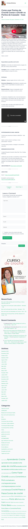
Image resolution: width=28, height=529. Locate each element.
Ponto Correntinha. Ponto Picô (14, 511)
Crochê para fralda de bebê (7, 425)
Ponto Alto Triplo (9, 502)
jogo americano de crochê (7, 440)
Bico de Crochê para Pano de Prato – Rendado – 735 (13, 309)
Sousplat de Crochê (5, 451)
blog (2, 417)
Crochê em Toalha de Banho (7, 423)
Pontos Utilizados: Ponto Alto (6, 517)
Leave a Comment (5, 19)
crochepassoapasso (8, 486)
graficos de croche (5, 432)
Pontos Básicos (4, 447)
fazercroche (8, 496)
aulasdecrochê (21, 466)
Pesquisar (3, 243)
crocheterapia (6, 490)
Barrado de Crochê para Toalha (8, 412)
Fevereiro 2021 (4, 398)
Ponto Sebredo (3, 515)
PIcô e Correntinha (16, 496)
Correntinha (11, 477)
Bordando (3, 419)
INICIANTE (3, 436)
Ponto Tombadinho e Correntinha (16, 517)
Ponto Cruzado (21, 511)
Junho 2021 (4, 389)
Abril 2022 (3, 368)
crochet (18, 486)
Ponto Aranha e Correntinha (18, 502)
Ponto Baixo (6, 505)
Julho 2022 (3, 362)
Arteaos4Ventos (11, 3)
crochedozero (10, 480)
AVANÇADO (4, 410)
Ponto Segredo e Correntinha (19, 515)
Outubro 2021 (4, 381)
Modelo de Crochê (5, 442)
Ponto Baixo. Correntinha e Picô (18, 505)
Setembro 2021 (4, 383)
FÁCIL (2, 429)
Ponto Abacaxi (6, 499)
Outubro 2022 (4, 355)
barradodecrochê (7, 469)
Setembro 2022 (4, 357)
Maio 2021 (3, 392)
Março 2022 (4, 370)
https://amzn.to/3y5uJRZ (16, 165)
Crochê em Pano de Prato (7, 421)
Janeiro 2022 (4, 374)
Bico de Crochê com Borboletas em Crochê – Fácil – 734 (13, 311)
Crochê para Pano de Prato (7, 427)
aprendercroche (6, 463)
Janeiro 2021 (4, 400)
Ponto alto (13, 499)
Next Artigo (19, 187)
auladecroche (17, 463)
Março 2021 (4, 396)
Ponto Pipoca (8, 513)
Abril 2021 (3, 394)
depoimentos (3, 496)
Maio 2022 (3, 366)
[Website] (14, 227)
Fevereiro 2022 (4, 372)
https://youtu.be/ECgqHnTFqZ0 (12, 175)
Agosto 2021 (4, 385)
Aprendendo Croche (16, 459)
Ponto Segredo (10, 515)
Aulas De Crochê (5, 408)
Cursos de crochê (15, 493)
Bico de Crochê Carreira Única (8, 414)
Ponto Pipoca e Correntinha (16, 513)
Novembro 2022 (5, 353)
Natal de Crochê (5, 444)
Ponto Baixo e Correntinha (9, 508)
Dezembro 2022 (5, 351)
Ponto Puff (24, 513)
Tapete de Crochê (5, 453)
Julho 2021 (3, 387)
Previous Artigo (9, 187)
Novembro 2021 (5, 379)
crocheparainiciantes (8, 483)
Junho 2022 (4, 364)
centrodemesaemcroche (6, 473)
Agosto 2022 (4, 360)
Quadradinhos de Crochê (7, 449)
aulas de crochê (8, 466)
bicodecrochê (17, 469)
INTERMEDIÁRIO (5, 438)
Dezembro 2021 (4, 377)
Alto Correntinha (4, 459)
